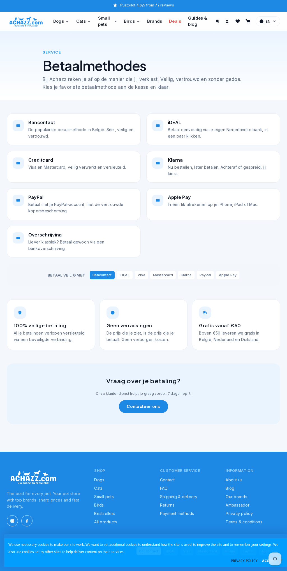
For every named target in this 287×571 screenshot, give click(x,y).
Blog (230, 488)
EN (267, 21)
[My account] (227, 21)
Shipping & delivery (179, 496)
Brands (154, 21)
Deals (175, 21)
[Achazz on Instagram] (12, 520)
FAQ (164, 488)
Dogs (58, 21)
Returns (167, 505)
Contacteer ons (143, 406)
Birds (129, 21)
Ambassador (237, 505)
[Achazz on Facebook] (27, 520)
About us (234, 479)
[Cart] (248, 21)
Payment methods (177, 513)
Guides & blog (197, 21)
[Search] (217, 21)
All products (105, 521)
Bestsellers (104, 513)
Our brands (236, 496)
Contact (167, 479)
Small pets (104, 21)
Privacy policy (239, 513)
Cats (81, 21)
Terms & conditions (244, 521)
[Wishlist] (237, 21)
